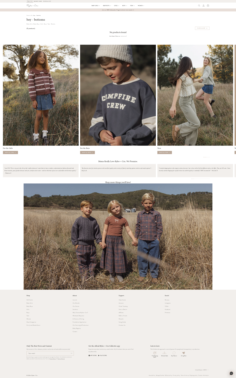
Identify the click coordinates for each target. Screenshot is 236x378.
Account (121, 303)
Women (29, 319)
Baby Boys (30, 306)
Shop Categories (31, 322)
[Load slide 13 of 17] (204, 179)
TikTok (166, 306)
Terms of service (185, 375)
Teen (28, 315)
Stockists (75, 309)
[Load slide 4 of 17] (194, 179)
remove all (124, 36)
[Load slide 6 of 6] (209, 157)
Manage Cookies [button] (160, 375)
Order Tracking (123, 306)
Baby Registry (77, 328)
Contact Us (122, 325)
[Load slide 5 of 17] (196, 179)
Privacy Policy (53, 358)
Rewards (121, 319)
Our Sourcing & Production (81, 325)
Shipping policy (194, 375)
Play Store (103, 355)
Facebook (167, 309)
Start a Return (123, 309)
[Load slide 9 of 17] (200, 179)
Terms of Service (61, 358)
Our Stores (76, 306)
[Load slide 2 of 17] (192, 179)
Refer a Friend (123, 315)
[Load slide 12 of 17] (203, 179)
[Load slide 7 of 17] (198, 179)
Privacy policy (176, 375)
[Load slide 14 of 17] (205, 179)
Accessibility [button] (152, 375)
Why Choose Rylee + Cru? (80, 312)
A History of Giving (78, 319)
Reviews (167, 300)
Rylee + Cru (34, 375)
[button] (96, 6)
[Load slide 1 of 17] (191, 179)
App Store (93, 355)
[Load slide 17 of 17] (209, 179)
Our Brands (76, 303)
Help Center (122, 300)
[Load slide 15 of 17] (207, 179)
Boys (28, 312)
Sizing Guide (122, 322)
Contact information (203, 375)
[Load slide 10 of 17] (201, 179)
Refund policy (168, 375)
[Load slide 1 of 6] (203, 157)
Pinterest (167, 312)
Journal (75, 300)
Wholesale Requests (78, 315)
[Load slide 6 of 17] (197, 179)
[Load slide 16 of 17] (208, 179)
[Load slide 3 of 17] (193, 179)
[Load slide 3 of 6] (205, 157)
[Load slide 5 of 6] (208, 157)
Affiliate (121, 312)
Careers (75, 331)
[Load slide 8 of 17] (199, 179)
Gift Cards (30, 300)
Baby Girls (30, 303)
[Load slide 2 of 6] (204, 157)
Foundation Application (79, 322)
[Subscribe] (71, 353)
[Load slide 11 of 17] (202, 179)
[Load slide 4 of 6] (207, 157)
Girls (28, 309)
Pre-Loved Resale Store (33, 325)
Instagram (168, 303)
